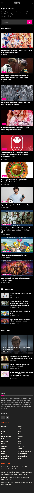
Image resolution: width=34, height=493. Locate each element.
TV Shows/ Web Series (24, 451)
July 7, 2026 (4, 54)
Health (3, 453)
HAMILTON (4, 451)
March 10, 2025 (14, 378)
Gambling (4, 446)
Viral (19, 458)
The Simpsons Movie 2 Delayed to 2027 (14, 255)
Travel (20, 449)
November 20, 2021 (15, 368)
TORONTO (21, 446)
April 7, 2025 (13, 360)
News (4, 46)
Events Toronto (6, 436)
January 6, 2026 (5, 184)
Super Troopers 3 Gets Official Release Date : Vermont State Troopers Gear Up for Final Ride (16, 230)
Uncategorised (22, 453)
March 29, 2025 (7, 351)
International (5, 456)
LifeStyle (4, 458)
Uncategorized (22, 456)
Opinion (20, 434)
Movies (20, 426)
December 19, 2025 (6, 207)
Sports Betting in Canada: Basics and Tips (15, 205)
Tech (19, 444)
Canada (4, 149)
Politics (20, 436)
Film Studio (4, 441)
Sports (20, 441)
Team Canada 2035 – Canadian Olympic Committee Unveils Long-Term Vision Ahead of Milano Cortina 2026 (16, 155)
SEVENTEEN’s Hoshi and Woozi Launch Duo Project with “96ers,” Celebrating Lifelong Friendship (21, 374)
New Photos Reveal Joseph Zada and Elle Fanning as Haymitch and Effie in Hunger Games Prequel (15, 77)
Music (19, 429)
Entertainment (7, 224)
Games (4, 176)
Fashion (3, 439)
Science (20, 439)
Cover (3, 431)
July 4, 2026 (4, 82)
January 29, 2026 (5, 159)
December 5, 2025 (6, 234)
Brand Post (4, 426)
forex (3, 444)
